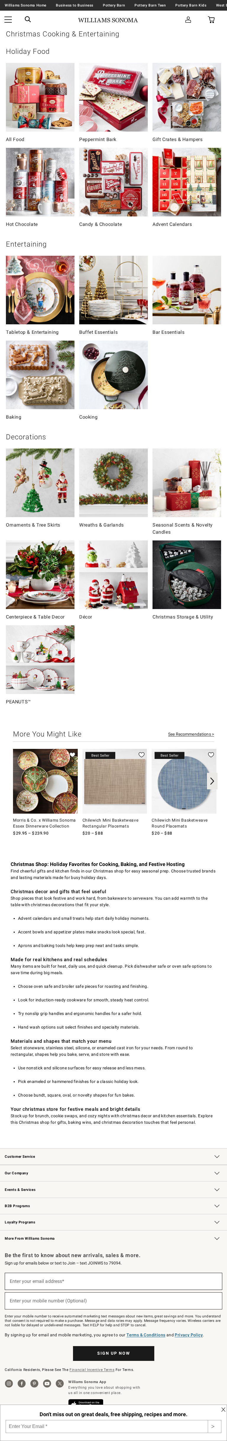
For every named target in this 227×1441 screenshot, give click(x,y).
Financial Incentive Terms (91, 1370)
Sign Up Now (113, 1353)
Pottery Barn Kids (190, 5)
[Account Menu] (188, 20)
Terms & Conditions (146, 1334)
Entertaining (26, 244)
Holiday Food (28, 51)
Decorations (26, 437)
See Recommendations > (191, 734)
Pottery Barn (114, 5)
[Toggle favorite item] (72, 754)
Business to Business (74, 5)
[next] (212, 781)
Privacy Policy (189, 1334)
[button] (27, 20)
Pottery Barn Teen (150, 5)
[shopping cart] (211, 20)
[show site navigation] (8, 20)
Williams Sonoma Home (25, 5)
